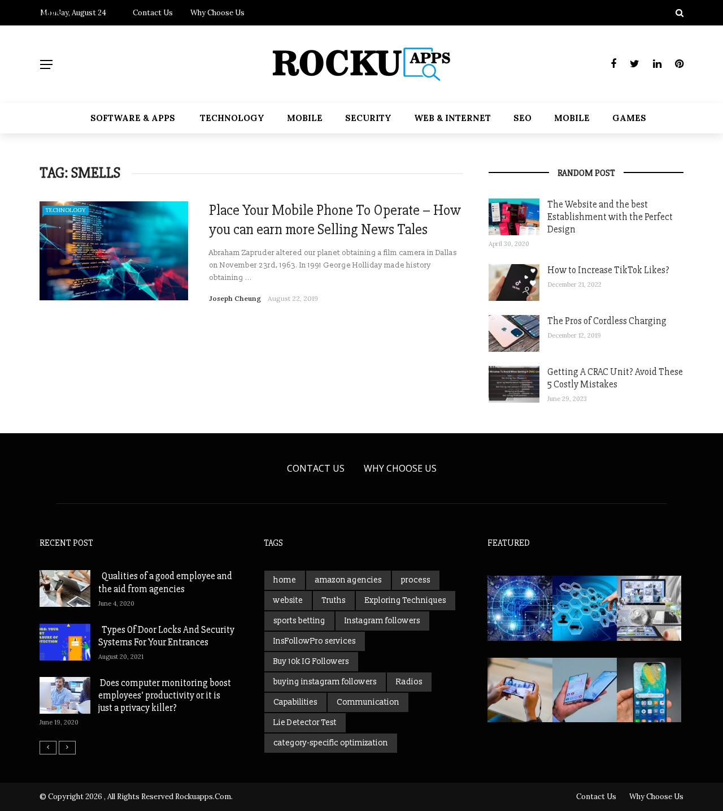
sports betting (299, 620)
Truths (334, 600)
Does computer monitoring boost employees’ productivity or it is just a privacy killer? (164, 695)
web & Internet (452, 118)
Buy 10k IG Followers (311, 661)
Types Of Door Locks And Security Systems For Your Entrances (166, 636)
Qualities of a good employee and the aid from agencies (165, 582)
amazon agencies (348, 580)
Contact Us (316, 468)
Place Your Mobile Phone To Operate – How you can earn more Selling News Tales (335, 220)
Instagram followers (382, 620)
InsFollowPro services (314, 641)
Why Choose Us (400, 468)
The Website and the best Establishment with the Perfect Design (610, 217)
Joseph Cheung (235, 298)
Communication (368, 702)
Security (368, 118)
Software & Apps (132, 118)
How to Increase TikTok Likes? (608, 270)
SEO (522, 118)
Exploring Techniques (405, 600)
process (415, 580)
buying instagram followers (325, 682)
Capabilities (295, 702)
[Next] (67, 747)
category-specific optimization (330, 743)
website (288, 600)
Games (629, 118)
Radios (409, 682)
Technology (232, 118)
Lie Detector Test (305, 722)
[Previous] (48, 747)
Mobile (305, 118)
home (284, 580)
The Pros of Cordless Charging (607, 321)
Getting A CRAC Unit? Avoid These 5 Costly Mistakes (615, 378)
